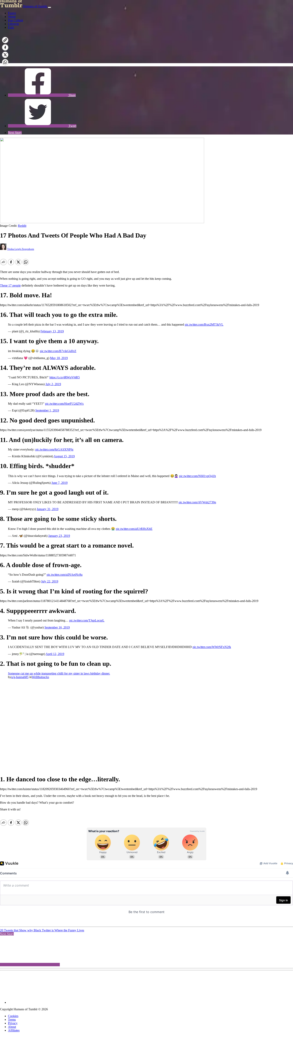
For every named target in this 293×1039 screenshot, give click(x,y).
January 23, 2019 (59, 535)
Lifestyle (13, 24)
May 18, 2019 (59, 358)
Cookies (13, 1016)
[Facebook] (38, 61)
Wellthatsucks (40, 677)
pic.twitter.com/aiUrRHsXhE (134, 528)
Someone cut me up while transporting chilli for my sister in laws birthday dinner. (59, 673)
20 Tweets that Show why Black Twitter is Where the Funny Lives (42, 930)
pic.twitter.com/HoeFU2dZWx (64, 403)
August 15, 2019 (64, 456)
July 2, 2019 (53, 384)
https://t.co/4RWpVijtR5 (64, 377)
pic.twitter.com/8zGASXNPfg (54, 449)
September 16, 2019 (57, 627)
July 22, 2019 (49, 581)
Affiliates (14, 1030)
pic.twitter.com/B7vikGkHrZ (58, 351)
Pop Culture (15, 20)
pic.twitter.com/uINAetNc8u (65, 574)
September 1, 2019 (47, 410)
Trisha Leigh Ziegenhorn (20, 248)
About (12, 1026)
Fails (11, 27)
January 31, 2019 (47, 509)
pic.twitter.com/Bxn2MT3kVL (204, 324)
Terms (12, 1019)
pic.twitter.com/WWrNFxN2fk (212, 647)
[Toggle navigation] (49, 7)
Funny (12, 13)
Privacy (13, 1023)
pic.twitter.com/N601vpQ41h (197, 476)
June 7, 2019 (59, 482)
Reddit (22, 225)
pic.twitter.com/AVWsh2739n (197, 502)
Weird (12, 16)
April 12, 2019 (55, 654)
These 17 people (10, 285)
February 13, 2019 (52, 331)
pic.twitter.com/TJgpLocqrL (86, 620)
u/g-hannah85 (20, 677)
